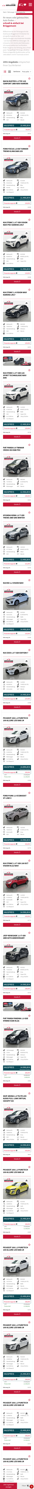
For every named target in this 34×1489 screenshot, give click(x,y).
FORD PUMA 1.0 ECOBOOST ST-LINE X (14, 797)
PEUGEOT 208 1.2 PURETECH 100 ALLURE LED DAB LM (15, 719)
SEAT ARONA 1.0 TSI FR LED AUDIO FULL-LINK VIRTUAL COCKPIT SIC (14, 1098)
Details (16, 138)
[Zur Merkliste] (25, 4)
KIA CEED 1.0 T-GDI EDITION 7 (15, 653)
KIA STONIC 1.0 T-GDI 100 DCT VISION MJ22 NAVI (15, 864)
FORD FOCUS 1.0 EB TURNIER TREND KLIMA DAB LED (15, 150)
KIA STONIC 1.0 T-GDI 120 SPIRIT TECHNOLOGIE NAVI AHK (14, 375)
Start (4, 12)
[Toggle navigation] (30, 4)
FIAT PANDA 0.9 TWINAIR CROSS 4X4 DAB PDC (13, 448)
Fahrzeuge (10, 12)
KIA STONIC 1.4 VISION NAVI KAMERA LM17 (15, 293)
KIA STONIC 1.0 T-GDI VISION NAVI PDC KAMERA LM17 (15, 223)
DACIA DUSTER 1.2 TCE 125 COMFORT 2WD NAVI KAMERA (15, 82)
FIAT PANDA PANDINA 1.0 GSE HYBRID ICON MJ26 (15, 1019)
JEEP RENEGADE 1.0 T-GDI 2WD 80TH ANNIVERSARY (14, 936)
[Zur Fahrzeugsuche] (21, 4)
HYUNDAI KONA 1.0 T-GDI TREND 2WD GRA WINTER (14, 516)
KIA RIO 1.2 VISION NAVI (13, 583)
